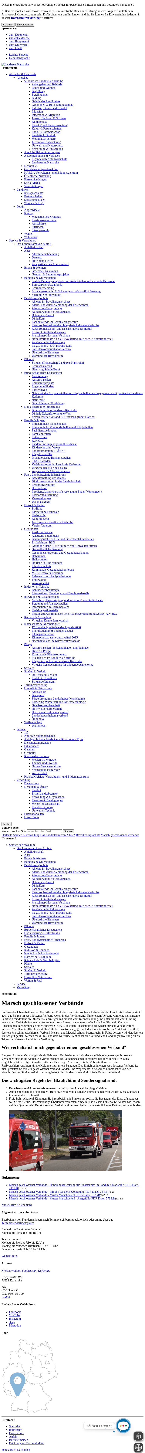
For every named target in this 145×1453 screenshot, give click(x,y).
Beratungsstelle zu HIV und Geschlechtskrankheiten (63, 539)
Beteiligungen (40, 94)
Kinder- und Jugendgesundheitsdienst (54, 444)
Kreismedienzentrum (36, 756)
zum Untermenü (18, 44)
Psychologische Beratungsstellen (51, 457)
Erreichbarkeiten (34, 813)
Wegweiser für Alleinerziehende (51, 471)
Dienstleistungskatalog (37, 742)
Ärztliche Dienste (42, 532)
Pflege (28, 644)
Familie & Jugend (34, 420)
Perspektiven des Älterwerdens (50, 264)
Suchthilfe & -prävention (46, 294)
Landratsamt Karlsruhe (45, 162)
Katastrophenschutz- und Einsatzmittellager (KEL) (62, 328)
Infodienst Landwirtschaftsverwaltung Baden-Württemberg (67, 491)
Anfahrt (13, 1436)
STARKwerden (41, 461)
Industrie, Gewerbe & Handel (49, 108)
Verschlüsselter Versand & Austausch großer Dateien (63, 416)
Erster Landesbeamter (45, 793)
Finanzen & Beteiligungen (47, 800)
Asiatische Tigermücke (45, 535)
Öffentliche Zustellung (37, 176)
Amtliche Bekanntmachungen (42, 152)
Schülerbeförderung (43, 681)
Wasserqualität (40, 583)
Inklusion (37, 111)
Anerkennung (40, 376)
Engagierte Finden (43, 386)
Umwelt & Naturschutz (38, 688)
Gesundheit (31, 528)
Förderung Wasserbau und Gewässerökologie (59, 702)
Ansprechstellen (41, 379)
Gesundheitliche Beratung (47, 549)
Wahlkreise (30, 237)
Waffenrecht (39, 725)
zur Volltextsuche (19, 38)
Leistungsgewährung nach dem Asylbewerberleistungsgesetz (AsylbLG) (75, 613)
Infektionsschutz (41, 566)
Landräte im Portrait (44, 135)
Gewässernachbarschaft (46, 705)
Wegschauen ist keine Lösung (49, 467)
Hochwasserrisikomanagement (50, 712)
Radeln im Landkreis (44, 678)
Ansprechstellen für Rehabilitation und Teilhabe (60, 647)
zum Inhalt (15, 48)
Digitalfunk (38, 318)
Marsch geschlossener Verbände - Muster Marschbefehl (55, 1195)
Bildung (36, 98)
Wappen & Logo (34, 203)
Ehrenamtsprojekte (43, 383)
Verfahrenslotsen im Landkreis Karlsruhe (56, 464)
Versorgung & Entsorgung (47, 148)
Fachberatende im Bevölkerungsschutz (55, 321)
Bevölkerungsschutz (36, 298)
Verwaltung (23, 780)
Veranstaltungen (33, 186)
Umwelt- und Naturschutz (47, 145)
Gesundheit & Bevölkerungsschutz (52, 104)
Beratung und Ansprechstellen (50, 603)
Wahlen (28, 233)
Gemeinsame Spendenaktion (41, 169)
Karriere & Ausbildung (38, 617)
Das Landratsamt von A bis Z (34, 243)
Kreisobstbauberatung (45, 495)
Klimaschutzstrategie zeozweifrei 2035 (55, 637)
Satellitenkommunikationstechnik (51, 349)
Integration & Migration (46, 114)
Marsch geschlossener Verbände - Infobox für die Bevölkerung (58, 1191)
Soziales (29, 668)
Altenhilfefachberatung (45, 254)
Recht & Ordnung (42, 807)
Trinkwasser (39, 579)
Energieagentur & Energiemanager (52, 630)
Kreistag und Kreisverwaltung (50, 125)
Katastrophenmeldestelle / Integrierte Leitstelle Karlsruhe (65, 325)
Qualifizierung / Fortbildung (48, 403)
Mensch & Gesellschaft (45, 803)
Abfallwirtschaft (33, 247)
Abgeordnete (32, 210)
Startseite (7, 835)
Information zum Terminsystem (50, 606)
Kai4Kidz (37, 440)
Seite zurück (9, 1449)
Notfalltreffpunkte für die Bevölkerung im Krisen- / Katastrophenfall (72, 338)
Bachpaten (38, 695)
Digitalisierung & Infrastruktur (42, 406)
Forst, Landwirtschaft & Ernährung (45, 474)
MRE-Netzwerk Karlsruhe (47, 573)
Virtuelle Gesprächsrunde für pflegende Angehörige (62, 664)
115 (26, 732)
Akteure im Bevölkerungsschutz (51, 301)
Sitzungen (38, 226)
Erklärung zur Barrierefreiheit (26, 1443)
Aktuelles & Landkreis (22, 74)
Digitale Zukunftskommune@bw (51, 413)
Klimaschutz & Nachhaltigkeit (42, 623)
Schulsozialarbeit (42, 366)
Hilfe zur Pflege (41, 651)
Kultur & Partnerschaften (47, 128)
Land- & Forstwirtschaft (46, 131)
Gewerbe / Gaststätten (45, 271)
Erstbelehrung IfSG (43, 542)
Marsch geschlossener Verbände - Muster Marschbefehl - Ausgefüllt (62, 1198)
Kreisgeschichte (33, 193)
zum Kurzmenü (18, 34)
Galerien (29, 749)
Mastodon (15, 1325)
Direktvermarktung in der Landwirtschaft (56, 481)
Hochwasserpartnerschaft (47, 708)
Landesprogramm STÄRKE (49, 450)
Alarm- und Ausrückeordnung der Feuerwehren (60, 305)
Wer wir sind (39, 773)
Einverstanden (25, 24)
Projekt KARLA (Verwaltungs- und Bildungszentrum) (56, 776)
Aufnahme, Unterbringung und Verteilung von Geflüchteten (67, 600)
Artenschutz (39, 691)
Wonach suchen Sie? (14, 831)
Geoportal (30, 752)
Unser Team (31, 817)
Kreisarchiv (39, 515)
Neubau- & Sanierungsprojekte (50, 274)
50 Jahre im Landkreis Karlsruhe (43, 81)
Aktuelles (22, 77)
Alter (27, 250)
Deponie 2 (30, 165)
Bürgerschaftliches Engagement (43, 372)
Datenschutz (31, 783)
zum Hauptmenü (19, 41)
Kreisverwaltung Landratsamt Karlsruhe (26, 1270)
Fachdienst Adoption (44, 430)
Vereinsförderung (42, 525)
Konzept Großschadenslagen (49, 332)
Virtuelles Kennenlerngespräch (50, 620)
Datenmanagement (43, 315)
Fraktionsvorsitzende (44, 220)
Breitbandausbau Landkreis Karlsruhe (54, 410)
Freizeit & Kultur (34, 505)
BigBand (37, 508)
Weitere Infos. (10, 1255)
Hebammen (39, 556)
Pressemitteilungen (35, 179)
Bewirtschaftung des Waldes (49, 478)
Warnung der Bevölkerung (47, 355)
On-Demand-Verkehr (44, 674)
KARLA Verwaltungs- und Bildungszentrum (51, 172)
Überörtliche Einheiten (45, 352)
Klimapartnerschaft (43, 634)
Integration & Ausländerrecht (41, 596)
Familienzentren (41, 433)
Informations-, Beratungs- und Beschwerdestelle (60, 593)
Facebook (15, 1312)
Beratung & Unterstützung (40, 277)
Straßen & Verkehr (35, 671)
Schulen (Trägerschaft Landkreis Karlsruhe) (58, 362)
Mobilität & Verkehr (44, 138)
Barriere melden (18, 1440)
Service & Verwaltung (22, 240)
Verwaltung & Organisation (48, 797)
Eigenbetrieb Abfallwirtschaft (49, 159)
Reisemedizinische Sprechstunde (51, 576)
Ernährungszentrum (43, 484)
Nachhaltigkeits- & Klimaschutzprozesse (56, 640)
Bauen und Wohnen (44, 87)
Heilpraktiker (39, 559)
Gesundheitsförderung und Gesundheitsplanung (60, 552)
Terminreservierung (35, 685)
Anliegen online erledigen (39, 735)
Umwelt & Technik (43, 810)
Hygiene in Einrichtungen (47, 562)
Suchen (68, 831)
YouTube (14, 1315)
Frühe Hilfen (39, 437)
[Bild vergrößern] (76, 1141)
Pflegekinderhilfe (42, 454)
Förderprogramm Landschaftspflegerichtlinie (58, 698)
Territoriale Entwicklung (46, 142)
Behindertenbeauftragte (45, 590)
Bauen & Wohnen (35, 267)
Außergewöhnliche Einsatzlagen (51, 311)
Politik (20, 206)
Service (21, 729)
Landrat (36, 790)
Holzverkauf (39, 488)
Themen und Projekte (44, 763)
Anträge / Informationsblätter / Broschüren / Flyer (53, 739)
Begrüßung (38, 91)
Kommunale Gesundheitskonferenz (53, 569)
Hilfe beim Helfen (42, 260)
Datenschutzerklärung (25, 17)
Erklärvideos (31, 746)
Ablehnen (8, 24)
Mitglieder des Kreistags (46, 216)
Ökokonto (38, 718)
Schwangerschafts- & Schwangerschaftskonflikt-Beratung (66, 291)
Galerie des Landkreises (46, 101)
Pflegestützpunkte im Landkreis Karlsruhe (57, 661)
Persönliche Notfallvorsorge (48, 342)
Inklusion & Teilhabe (36, 586)
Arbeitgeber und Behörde (47, 84)
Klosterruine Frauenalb (45, 511)
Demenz (37, 257)
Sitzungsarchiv (40, 230)
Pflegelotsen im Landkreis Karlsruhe (53, 657)
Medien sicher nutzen (44, 759)
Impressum (15, 1429)
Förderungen (39, 389)
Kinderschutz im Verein (46, 447)
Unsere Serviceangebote (46, 766)
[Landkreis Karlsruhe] (15, 64)
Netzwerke (38, 400)
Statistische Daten (34, 199)
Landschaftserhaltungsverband (50, 715)
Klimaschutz (39, 121)
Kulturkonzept (40, 518)
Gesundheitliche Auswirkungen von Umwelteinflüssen (64, 545)
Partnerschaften (33, 196)
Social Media (32, 182)
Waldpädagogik (41, 501)
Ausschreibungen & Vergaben (42, 155)
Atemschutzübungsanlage (47, 308)
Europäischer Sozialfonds (47, 284)
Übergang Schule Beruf (46, 369)
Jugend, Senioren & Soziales (49, 118)
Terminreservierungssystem (18, 1223)
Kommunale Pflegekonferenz (49, 654)
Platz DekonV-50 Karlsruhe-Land (52, 345)
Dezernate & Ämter (36, 786)
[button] (17, 1204)
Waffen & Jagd (33, 722)
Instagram (15, 1318)
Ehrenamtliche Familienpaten (49, 423)
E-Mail (6, 1297)
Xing (12, 1322)
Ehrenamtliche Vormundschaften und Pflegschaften (62, 427)
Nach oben (23, 1449)
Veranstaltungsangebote (46, 769)
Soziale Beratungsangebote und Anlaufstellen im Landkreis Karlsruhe (73, 281)
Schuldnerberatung (43, 288)
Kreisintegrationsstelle (45, 610)
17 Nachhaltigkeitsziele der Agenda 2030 (56, 627)
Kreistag (29, 213)
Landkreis (23, 189)
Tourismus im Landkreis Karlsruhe (52, 522)
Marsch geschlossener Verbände (51, 335)
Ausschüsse (39, 223)
